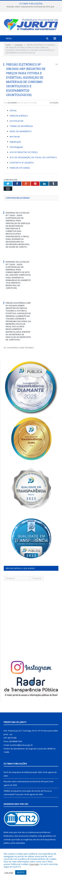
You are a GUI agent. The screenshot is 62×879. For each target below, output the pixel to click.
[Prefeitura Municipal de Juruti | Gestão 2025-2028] (31, 24)
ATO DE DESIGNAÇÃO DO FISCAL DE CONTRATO (33, 157)
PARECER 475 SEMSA (20, 167)
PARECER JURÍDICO (19, 115)
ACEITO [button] (20, 872)
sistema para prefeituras (39, 832)
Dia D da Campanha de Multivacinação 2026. (23, 772)
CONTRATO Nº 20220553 (22, 162)
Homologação (16, 147)
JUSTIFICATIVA (16, 121)
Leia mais (34, 864)
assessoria (23, 836)
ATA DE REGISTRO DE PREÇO (24, 152)
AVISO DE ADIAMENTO (21, 131)
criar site (21, 832)
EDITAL (13, 110)
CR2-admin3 (12, 103)
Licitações (54, 103)
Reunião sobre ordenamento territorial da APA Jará (30, 6)
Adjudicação (15, 141)
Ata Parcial (15, 136)
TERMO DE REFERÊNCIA (21, 126)
